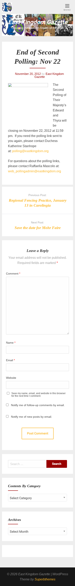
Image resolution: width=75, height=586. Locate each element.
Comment (13, 273)
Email (10, 360)
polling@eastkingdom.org (30, 151)
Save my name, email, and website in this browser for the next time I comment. (38, 394)
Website (11, 377)
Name (10, 342)
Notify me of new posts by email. (31, 416)
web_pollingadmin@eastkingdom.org (34, 171)
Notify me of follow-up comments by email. (38, 405)
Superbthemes (45, 579)
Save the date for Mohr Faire (38, 228)
